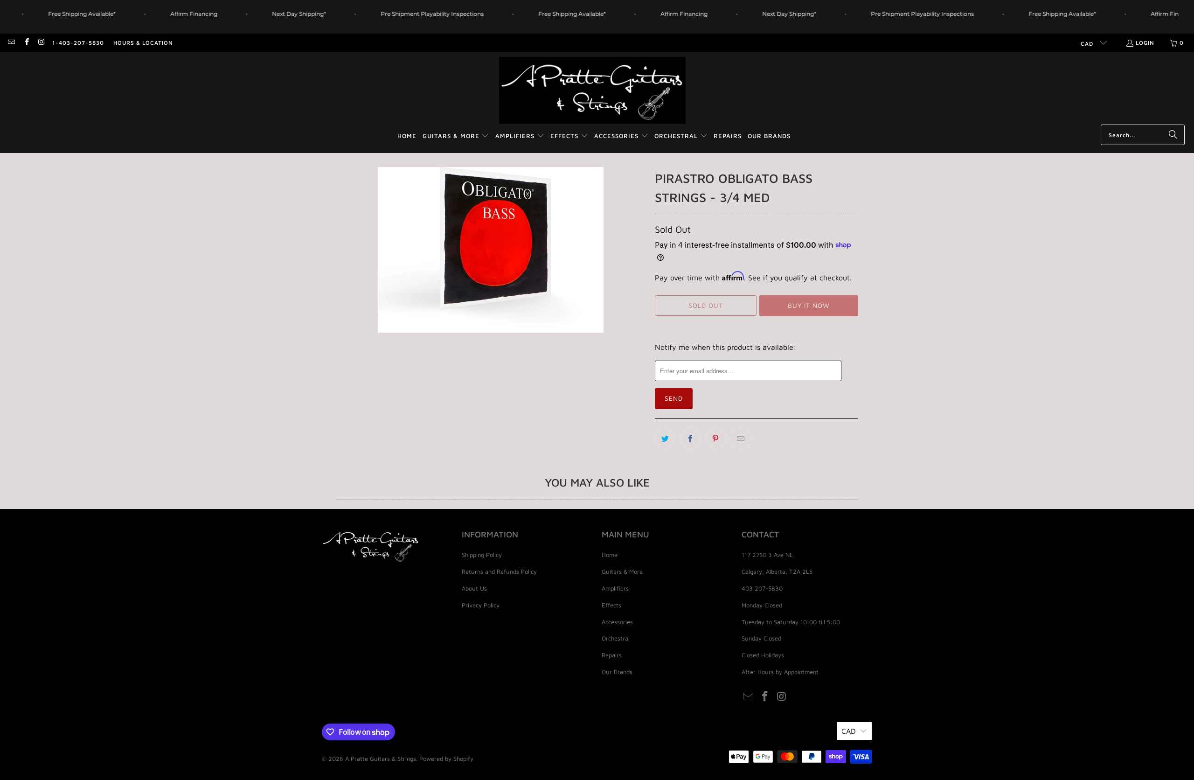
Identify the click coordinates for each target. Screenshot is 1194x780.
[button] (456, 136)
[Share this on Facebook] (690, 438)
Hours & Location (143, 42)
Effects (611, 605)
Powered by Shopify (446, 758)
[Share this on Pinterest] (715, 438)
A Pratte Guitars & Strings (380, 758)
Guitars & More (622, 571)
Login (1145, 42)
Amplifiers (615, 588)
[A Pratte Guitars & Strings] (592, 91)
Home (610, 554)
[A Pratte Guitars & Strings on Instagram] (41, 42)
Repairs (612, 655)
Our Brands (617, 672)
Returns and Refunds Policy (499, 571)
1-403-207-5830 (78, 42)
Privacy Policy (481, 605)
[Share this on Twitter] (665, 438)
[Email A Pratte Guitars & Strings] (11, 42)
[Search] (1173, 135)
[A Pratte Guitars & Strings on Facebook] (26, 42)
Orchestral (616, 638)
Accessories (617, 622)
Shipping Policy (482, 554)
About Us (474, 588)
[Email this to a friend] (740, 438)
